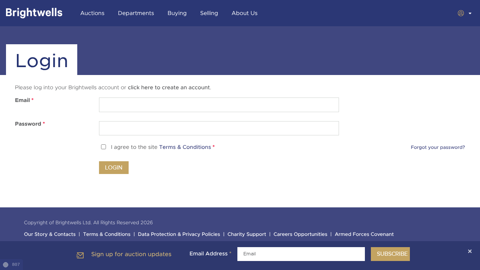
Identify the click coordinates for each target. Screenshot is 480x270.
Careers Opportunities (300, 234)
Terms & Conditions (185, 147)
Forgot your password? (438, 147)
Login (114, 167)
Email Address (210, 253)
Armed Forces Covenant (364, 234)
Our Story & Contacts (50, 234)
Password (30, 124)
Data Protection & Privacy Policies (179, 234)
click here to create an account (169, 87)
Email (24, 101)
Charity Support (247, 234)
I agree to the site (163, 147)
